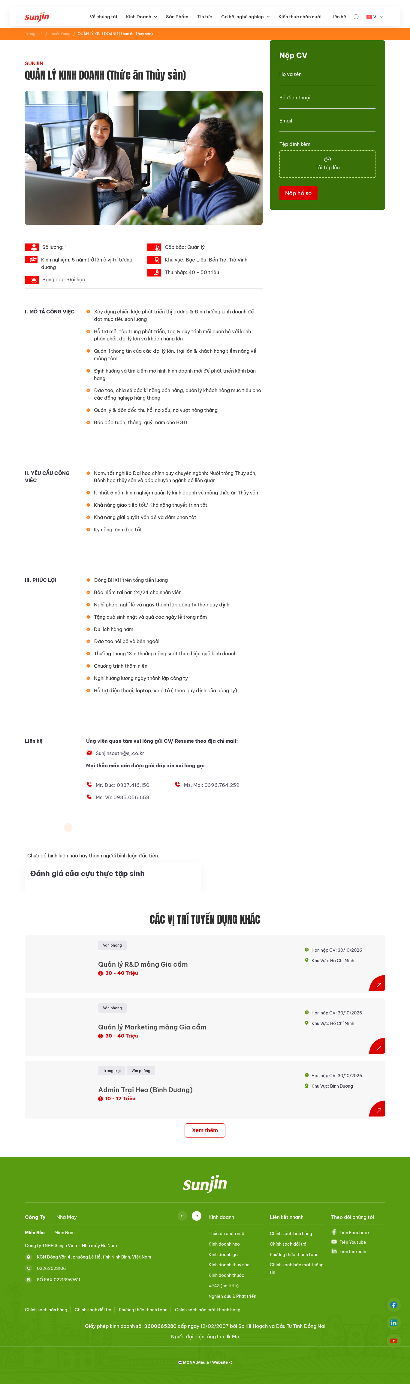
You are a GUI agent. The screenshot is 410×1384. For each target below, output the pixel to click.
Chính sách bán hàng (291, 1233)
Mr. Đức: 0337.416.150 (122, 785)
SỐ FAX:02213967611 (58, 1279)
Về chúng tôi (103, 17)
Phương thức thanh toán (294, 1254)
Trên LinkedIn (352, 1251)
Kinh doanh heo (224, 1244)
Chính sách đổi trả (288, 1244)
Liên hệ (338, 17)
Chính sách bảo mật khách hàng (207, 1310)
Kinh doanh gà (223, 1254)
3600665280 (160, 1326)
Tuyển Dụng (60, 34)
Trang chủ (34, 34)
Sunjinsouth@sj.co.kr (120, 753)
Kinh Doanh (138, 17)
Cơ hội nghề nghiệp (242, 17)
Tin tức (204, 17)
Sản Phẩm (177, 17)
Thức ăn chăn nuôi (227, 1233)
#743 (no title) (224, 1286)
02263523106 (51, 1268)
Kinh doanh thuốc (226, 1275)
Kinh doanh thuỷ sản (229, 1265)
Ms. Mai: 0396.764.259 (212, 785)
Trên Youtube (352, 1242)
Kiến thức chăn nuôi (300, 17)
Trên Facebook (354, 1232)
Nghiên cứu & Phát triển (232, 1296)
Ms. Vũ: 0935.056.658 (122, 797)
